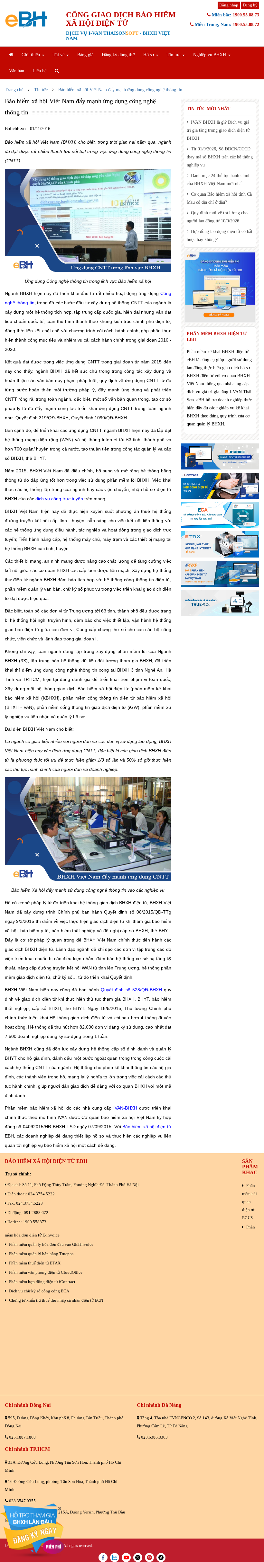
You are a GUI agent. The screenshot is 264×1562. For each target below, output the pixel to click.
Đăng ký (250, 5)
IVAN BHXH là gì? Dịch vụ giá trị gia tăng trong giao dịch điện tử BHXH (218, 130)
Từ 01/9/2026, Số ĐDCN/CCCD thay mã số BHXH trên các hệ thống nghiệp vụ (220, 157)
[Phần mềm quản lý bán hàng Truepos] (220, 603)
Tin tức (41, 89)
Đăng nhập (228, 5)
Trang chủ (14, 89)
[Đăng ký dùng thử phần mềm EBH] (220, 287)
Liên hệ (39, 70)
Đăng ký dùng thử (118, 54)
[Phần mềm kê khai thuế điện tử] (220, 544)
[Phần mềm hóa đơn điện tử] (220, 456)
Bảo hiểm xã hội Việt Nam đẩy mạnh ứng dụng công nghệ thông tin (120, 89)
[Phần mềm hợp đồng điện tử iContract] (220, 486)
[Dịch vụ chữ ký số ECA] (220, 515)
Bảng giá (85, 54)
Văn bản (16, 70)
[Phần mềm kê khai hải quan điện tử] (220, 574)
